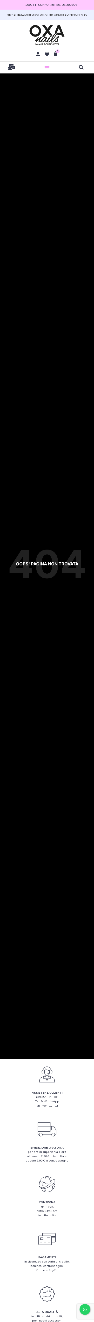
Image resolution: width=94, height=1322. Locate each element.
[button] (47, 67)
